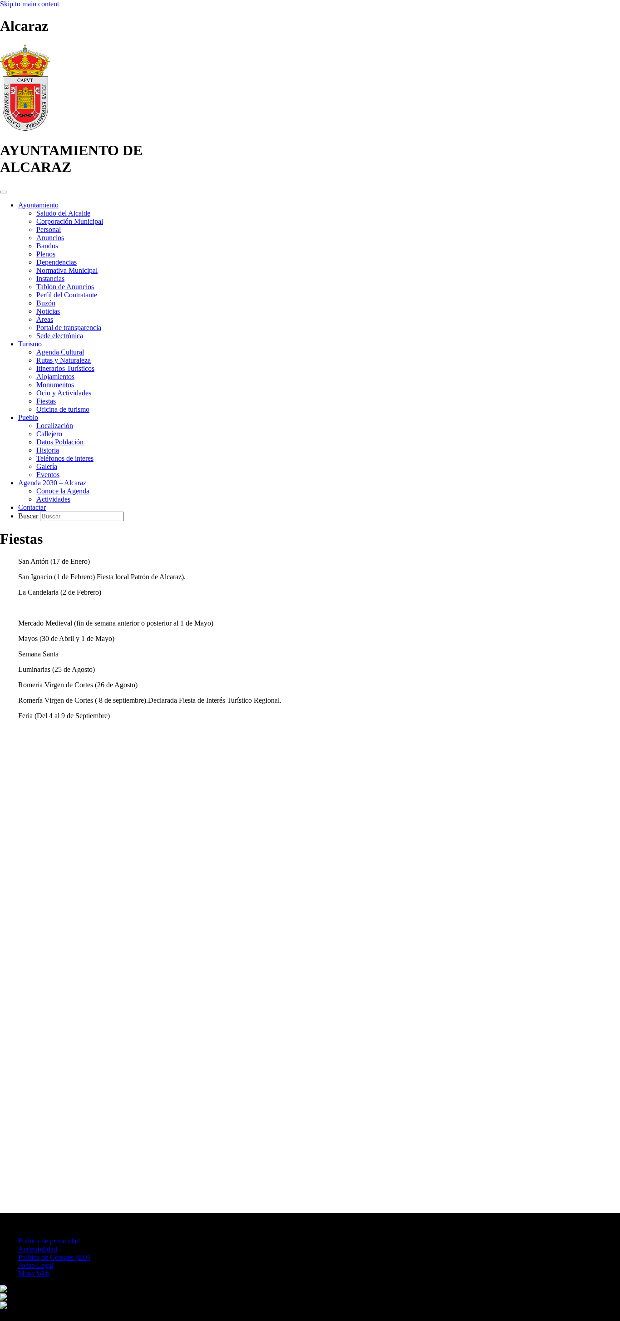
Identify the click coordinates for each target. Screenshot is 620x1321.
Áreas (44, 319)
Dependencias (56, 262)
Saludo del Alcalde (63, 213)
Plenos (45, 254)
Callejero (49, 434)
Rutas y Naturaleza (63, 360)
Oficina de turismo (62, 409)
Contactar (32, 507)
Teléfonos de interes (64, 458)
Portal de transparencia (68, 327)
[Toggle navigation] (3, 192)
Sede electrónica (59, 336)
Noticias (48, 311)
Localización (54, 425)
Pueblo (28, 417)
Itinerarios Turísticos (65, 368)
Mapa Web (33, 1273)
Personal (48, 229)
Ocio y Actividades (63, 393)
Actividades (53, 499)
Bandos (47, 246)
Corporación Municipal (69, 221)
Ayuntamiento (38, 205)
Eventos (47, 474)
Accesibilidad (37, 1249)
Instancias (50, 278)
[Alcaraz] (25, 128)
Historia (47, 450)
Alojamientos (55, 376)
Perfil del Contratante (66, 295)
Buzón (45, 303)
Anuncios (50, 238)
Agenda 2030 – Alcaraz (52, 483)
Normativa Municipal (67, 270)
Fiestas (46, 401)
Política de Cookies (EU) (54, 1257)
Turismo (30, 344)
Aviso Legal (35, 1265)
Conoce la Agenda (62, 491)
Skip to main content (29, 4)
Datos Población (60, 442)
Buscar (29, 516)
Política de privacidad (49, 1241)
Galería (46, 466)
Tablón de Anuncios (65, 287)
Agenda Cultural (60, 352)
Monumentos (55, 385)
